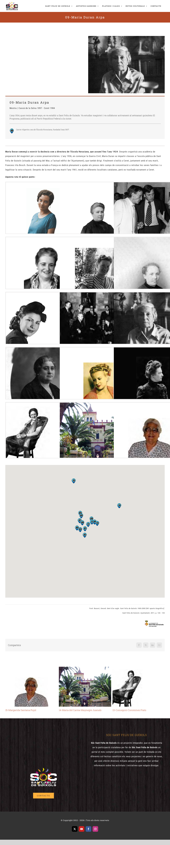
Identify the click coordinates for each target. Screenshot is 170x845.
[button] (91, 518)
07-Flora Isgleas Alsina (44, 319)
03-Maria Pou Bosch (152, 208)
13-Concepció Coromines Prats (44, 429)
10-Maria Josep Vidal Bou (44, 374)
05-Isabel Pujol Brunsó (98, 263)
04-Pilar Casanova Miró (44, 263)
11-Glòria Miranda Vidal (98, 374)
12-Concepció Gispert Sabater (152, 373)
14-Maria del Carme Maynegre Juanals (98, 429)
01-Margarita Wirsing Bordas (44, 208)
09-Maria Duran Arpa (152, 319)
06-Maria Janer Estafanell (152, 263)
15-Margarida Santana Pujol (152, 429)
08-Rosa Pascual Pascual (98, 319)
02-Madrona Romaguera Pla (98, 208)
